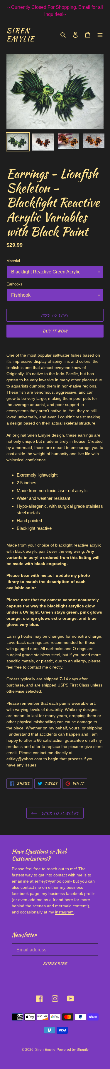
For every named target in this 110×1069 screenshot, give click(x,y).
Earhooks (14, 284)
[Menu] (100, 34)
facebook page (25, 893)
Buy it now (55, 331)
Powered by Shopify (73, 1050)
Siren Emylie (20, 34)
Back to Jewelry (59, 813)
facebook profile (81, 893)
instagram (64, 912)
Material (13, 261)
